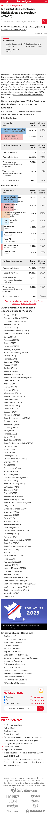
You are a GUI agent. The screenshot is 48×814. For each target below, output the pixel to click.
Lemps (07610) (10, 452)
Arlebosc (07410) (10, 521)
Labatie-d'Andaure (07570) (15, 568)
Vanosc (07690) (10, 434)
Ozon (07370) (9, 518)
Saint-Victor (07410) (12, 424)
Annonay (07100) (11, 315)
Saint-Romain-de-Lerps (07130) (17, 418)
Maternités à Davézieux (13, 642)
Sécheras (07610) (11, 490)
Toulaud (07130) (10, 365)
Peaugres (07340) (11, 340)
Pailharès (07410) (11, 537)
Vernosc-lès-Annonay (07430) (16, 331)
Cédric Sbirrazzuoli (11, 734)
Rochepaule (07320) (12, 562)
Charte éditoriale (31, 778)
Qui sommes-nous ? (11, 778)
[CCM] (35, 796)
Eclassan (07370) (11, 412)
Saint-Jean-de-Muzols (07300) (16, 334)
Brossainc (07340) (11, 549)
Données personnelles (11, 783)
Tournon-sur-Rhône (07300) (16, 318)
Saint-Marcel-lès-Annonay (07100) (18, 377)
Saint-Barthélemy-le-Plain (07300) (18, 443)
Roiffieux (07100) (11, 328)
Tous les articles (20, 781)
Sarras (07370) (10, 356)
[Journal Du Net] (12, 801)
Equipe (21, 778)
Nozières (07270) (11, 565)
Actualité (9, 697)
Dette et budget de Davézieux (16, 655)
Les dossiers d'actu (13, 703)
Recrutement (35, 781)
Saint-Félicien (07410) (13, 403)
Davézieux (30, 44)
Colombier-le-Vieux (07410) (15, 459)
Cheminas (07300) (11, 512)
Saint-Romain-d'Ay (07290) (15, 396)
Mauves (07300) (10, 387)
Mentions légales (9, 785)
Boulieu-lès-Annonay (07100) (16, 352)
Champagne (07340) (12, 468)
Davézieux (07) (10, 636)
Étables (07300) (10, 421)
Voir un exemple (37, 697)
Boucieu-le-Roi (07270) (13, 556)
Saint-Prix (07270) (11, 543)
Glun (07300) (9, 465)
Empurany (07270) (11, 474)
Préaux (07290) (10, 456)
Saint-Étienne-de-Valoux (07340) (17, 546)
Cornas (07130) (10, 337)
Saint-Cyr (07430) (36, 27)
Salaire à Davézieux (12, 648)
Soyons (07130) (10, 343)
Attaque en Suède (11, 747)
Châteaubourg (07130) (13, 571)
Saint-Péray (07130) (12, 324)
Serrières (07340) (11, 409)
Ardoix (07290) (10, 384)
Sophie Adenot (10, 731)
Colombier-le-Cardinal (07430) (14, 30)
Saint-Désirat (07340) (13, 440)
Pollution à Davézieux (13, 667)
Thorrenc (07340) (11, 528)
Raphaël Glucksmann (13, 750)
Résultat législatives (14, 5)
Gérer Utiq (40, 783)
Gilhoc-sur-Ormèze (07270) (15, 509)
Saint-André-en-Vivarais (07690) (17, 581)
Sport (7, 700)
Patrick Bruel (9, 728)
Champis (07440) (11, 462)
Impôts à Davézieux (12, 652)
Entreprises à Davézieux (14, 677)
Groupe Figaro (21, 785)
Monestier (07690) (11, 593)
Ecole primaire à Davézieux (15, 639)
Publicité (41, 778)
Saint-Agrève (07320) (12, 349)
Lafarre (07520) (10, 596)
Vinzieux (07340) (11, 481)
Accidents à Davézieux (13, 661)
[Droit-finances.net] (35, 801)
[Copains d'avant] (12, 806)
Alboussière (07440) (12, 415)
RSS (28, 781)
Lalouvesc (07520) (11, 515)
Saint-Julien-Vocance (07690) (16, 577)
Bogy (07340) (9, 506)
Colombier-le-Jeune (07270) (15, 477)
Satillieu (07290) (10, 368)
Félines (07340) (10, 359)
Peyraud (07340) (10, 493)
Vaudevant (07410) (11, 574)
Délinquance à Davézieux (14, 664)
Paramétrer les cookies (28, 783)
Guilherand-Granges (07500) (15, 321)
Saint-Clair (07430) (19, 27)
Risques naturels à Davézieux (16, 670)
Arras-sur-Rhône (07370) (14, 484)
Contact (11, 781)
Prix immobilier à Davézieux (15, 680)
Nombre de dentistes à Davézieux (18, 674)
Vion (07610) (9, 431)
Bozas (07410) (9, 552)
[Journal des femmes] (12, 796)
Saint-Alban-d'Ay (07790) (14, 374)
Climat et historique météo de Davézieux (21, 658)
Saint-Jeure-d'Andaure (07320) (16, 590)
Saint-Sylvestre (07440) (13, 496)
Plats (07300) (9, 449)
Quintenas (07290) (11, 362)
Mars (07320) (9, 559)
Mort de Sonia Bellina (13, 725)
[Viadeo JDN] (35, 806)
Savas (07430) (9, 437)
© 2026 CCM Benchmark (36, 785)
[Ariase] (12, 811)
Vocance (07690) (11, 471)
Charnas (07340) (11, 427)
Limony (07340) (10, 446)
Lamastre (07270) (11, 346)
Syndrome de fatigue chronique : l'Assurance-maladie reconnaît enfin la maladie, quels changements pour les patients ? (23, 740)
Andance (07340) (11, 390)
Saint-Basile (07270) (12, 524)
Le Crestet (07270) (11, 487)
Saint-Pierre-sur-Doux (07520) (16, 587)
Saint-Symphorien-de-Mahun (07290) (20, 584)
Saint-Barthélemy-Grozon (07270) (18, 502)
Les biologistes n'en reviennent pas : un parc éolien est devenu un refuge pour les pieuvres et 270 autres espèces (24, 762)
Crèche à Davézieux (12, 645)
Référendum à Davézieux (14, 683)
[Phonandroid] (35, 811)
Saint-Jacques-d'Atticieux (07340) (18, 540)
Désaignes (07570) (11, 399)
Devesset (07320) (11, 534)
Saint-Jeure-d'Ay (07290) (14, 499)
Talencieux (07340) (12, 406)
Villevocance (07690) (12, 393)
